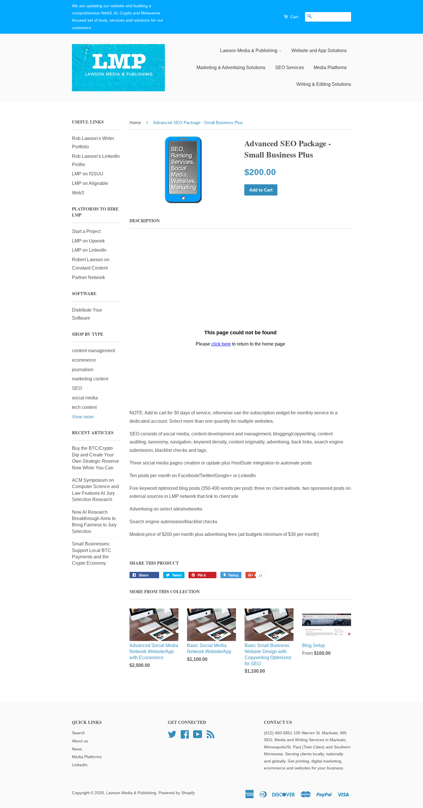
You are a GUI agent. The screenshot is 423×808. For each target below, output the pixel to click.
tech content (84, 407)
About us (80, 741)
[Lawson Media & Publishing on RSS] (210, 734)
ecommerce (84, 360)
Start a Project (86, 231)
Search (78, 733)
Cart (293, 16)
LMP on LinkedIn (89, 250)
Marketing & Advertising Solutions (231, 67)
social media (85, 397)
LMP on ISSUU (87, 173)
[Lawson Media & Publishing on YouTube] (197, 734)
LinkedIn (79, 765)
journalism (82, 369)
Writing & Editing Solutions (323, 84)
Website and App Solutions (319, 50)
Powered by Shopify (177, 793)
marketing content (90, 378)
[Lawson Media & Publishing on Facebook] (184, 734)
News (77, 749)
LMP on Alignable (90, 183)
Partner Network (88, 277)
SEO (77, 388)
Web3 (78, 192)
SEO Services (289, 67)
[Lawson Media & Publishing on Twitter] (172, 734)
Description (144, 221)
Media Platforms (330, 67)
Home (135, 122)
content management (93, 350)
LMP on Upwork (88, 240)
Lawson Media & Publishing (249, 50)
